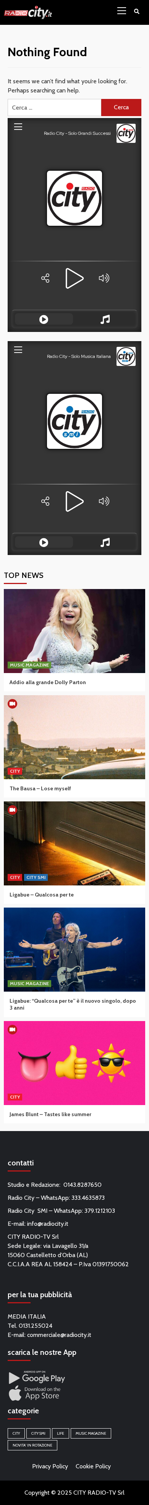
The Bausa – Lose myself (40, 788)
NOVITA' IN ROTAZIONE (32, 1445)
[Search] (136, 11)
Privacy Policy (50, 1466)
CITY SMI (35, 877)
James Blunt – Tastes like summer (50, 1114)
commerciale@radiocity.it (59, 1334)
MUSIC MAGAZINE (29, 665)
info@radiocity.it (47, 1223)
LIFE (60, 1433)
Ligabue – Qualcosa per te (42, 894)
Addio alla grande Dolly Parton (48, 682)
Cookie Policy (93, 1466)
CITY (15, 771)
